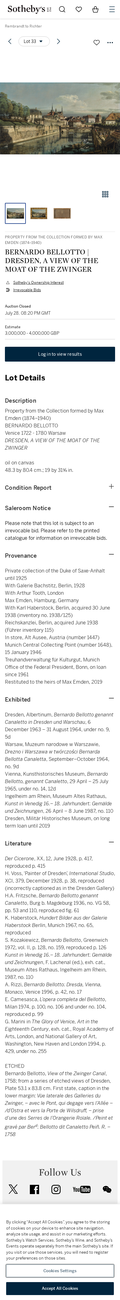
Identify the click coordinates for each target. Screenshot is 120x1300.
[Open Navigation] (112, 9)
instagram (56, 1189)
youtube (82, 1189)
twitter (13, 1189)
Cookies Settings (60, 1270)
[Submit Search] (62, 9)
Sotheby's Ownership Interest (38, 282)
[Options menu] (110, 42)
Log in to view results (60, 354)
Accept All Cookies (60, 1288)
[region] (60, 1252)
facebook (34, 1189)
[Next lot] (58, 41)
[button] (60, 118)
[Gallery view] (105, 194)
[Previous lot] (10, 41)
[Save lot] (97, 43)
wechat (107, 1189)
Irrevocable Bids (27, 289)
